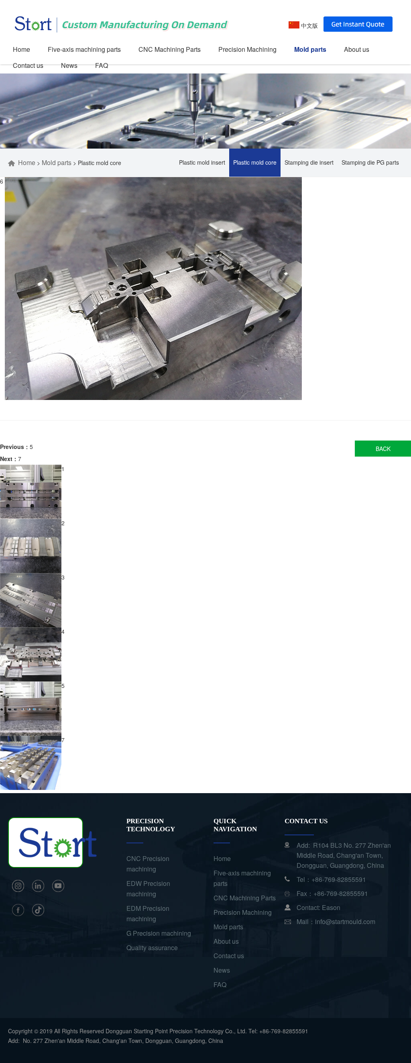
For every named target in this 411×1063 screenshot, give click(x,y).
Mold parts (310, 49)
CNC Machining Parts (169, 49)
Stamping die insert (309, 162)
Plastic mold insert (202, 162)
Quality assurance (152, 947)
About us (356, 49)
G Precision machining (158, 933)
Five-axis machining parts (84, 49)
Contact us (28, 65)
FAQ (101, 65)
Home (21, 49)
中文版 (308, 25)
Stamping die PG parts (370, 162)
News (69, 65)
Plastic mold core (255, 162)
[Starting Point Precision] (120, 12)
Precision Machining (247, 49)
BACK (383, 449)
